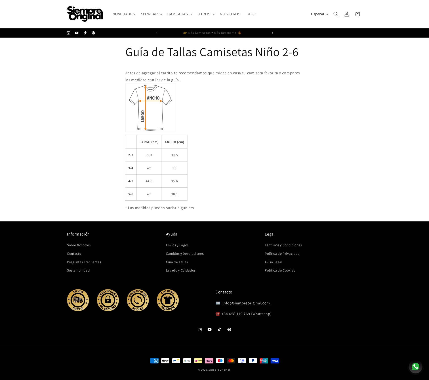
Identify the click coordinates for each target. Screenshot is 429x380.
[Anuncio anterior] (157, 33)
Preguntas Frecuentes (84, 262)
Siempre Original (219, 369)
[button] (151, 14)
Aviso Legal (273, 262)
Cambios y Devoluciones (185, 253)
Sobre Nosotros (78, 245)
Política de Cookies (280, 270)
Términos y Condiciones (283, 245)
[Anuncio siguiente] (272, 33)
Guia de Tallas (177, 262)
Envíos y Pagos (177, 245)
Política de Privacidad (282, 253)
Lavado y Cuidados (181, 270)
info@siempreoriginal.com (246, 303)
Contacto (74, 253)
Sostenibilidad (78, 270)
